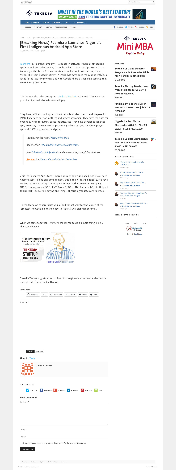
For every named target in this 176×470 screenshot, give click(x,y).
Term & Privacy (151, 467)
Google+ (61, 390)
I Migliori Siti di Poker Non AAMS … (132, 162)
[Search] (153, 2)
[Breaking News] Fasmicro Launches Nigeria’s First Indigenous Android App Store (60, 44)
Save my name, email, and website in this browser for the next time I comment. (55, 443)
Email (101, 390)
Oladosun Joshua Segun (131, 175)
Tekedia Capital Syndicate (45, 152)
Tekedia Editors (36, 51)
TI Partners (126, 165)
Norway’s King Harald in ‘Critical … (132, 172)
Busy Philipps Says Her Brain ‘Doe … (133, 183)
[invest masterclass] (49, 266)
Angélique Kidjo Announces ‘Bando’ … (133, 193)
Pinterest (89, 390)
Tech (28, 38)
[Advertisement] (64, 330)
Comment (24, 402)
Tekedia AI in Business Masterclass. (59, 144)
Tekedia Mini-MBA (59, 137)
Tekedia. (23, 467)
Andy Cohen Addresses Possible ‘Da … (134, 203)
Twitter (34, 390)
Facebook (48, 390)
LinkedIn (74, 390)
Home (22, 38)
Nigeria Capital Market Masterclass (58, 159)
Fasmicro (25, 63)
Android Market (67, 96)
